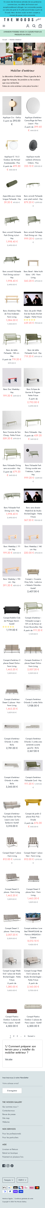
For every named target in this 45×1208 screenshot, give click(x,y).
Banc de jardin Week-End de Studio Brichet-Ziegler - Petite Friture (33, 313)
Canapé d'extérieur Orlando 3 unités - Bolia (11, 741)
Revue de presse (8, 1114)
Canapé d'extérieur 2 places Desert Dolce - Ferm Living (11, 663)
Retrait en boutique (10, 1153)
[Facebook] (4, 1166)
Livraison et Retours (10, 1149)
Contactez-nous (8, 1110)
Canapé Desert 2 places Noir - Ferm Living (33, 892)
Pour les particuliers (10, 1137)
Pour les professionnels (11, 1133)
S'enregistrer (12, 1090)
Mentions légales (7, 1198)
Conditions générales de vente (24, 1198)
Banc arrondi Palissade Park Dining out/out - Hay (12, 274)
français (7, 1180)
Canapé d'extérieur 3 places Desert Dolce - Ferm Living (33, 663)
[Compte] (27, 25)
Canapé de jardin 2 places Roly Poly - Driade (33, 816)
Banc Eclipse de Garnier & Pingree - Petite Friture (33, 392)
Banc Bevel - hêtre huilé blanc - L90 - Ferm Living (33, 274)
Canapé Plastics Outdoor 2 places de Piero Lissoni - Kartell (11, 1019)
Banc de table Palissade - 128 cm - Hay (12, 353)
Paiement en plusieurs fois (12, 1156)
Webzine (5, 1122)
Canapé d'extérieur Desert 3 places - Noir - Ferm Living (12, 702)
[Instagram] (8, 1166)
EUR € (21, 1180)
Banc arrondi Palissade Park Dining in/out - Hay (12, 235)
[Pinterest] (12, 1166)
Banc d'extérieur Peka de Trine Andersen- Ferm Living (12, 313)
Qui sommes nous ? (10, 1106)
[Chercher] (34, 25)
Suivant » (31, 1036)
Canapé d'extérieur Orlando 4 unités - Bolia (11, 780)
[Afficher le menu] (3, 25)
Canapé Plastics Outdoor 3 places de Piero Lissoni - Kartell (33, 1019)
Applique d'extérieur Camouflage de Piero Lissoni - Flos (33, 120)
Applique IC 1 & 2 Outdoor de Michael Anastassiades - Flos (12, 159)
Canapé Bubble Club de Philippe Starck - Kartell (11, 620)
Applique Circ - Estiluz (12, 117)
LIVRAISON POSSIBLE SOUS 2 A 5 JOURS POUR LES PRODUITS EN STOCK (23, 33)
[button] (30, 319)
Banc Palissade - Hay (33, 432)
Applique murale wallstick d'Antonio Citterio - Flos (33, 159)
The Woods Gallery (20, 1202)
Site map (5, 1118)
